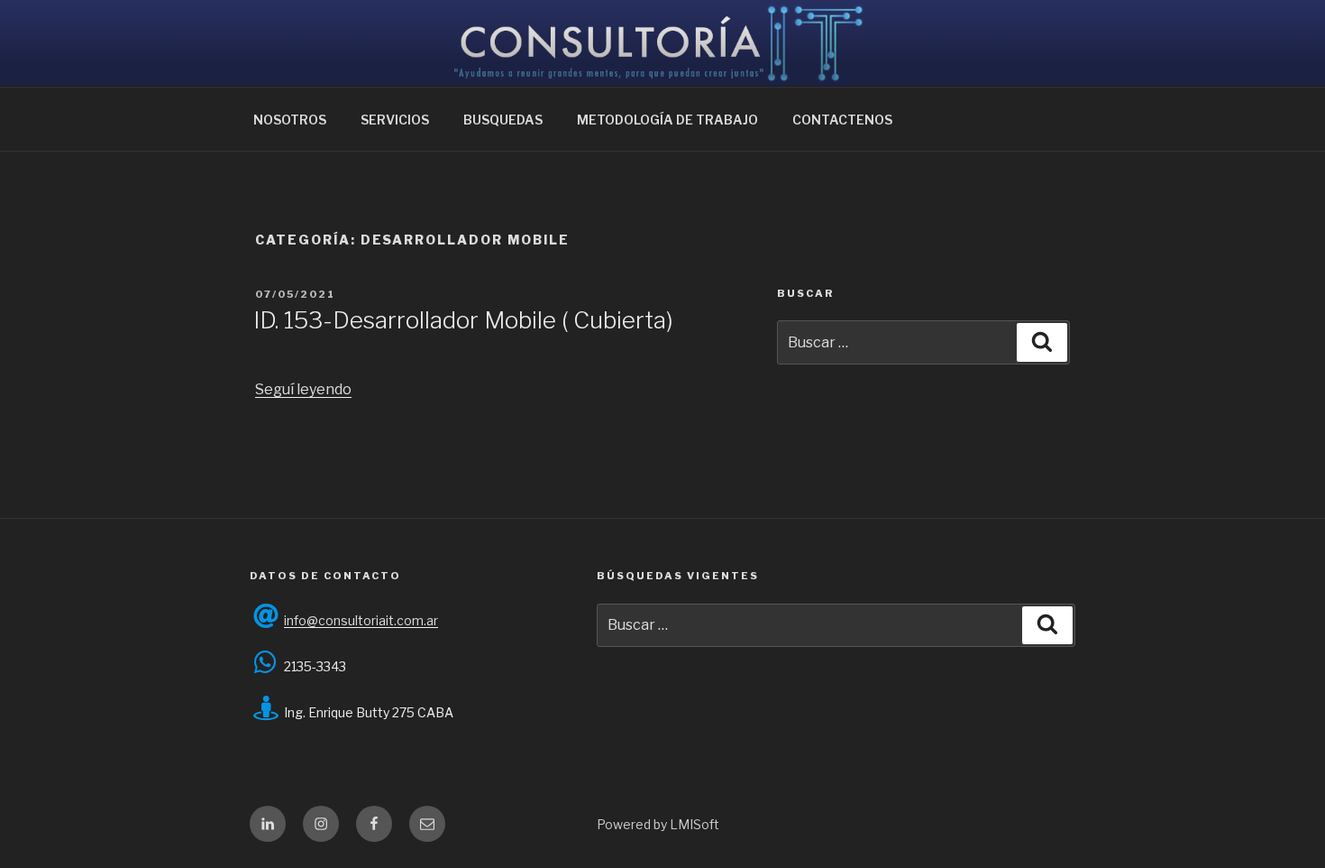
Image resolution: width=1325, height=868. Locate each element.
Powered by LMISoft (658, 824)
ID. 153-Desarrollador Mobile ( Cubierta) (463, 320)
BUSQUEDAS (503, 119)
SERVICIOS (395, 119)
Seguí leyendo (303, 389)
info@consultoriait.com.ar (361, 620)
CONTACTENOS (842, 119)
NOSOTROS (289, 119)
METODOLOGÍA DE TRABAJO (667, 119)
